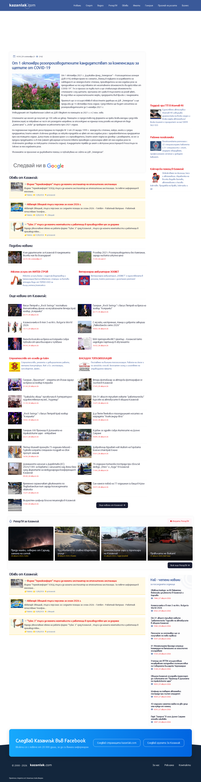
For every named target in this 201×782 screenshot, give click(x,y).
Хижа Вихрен (38, 778)
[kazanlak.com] (41, 765)
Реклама (169, 765)
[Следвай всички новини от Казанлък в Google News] (38, 164)
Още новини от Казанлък (111, 505)
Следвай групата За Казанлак (163, 742)
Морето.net (21, 778)
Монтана (30, 778)
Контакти (185, 765)
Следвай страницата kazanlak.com (116, 742)
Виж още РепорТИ (179, 565)
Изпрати (180, 521)
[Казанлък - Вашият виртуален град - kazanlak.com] (22, 5)
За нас (156, 765)
